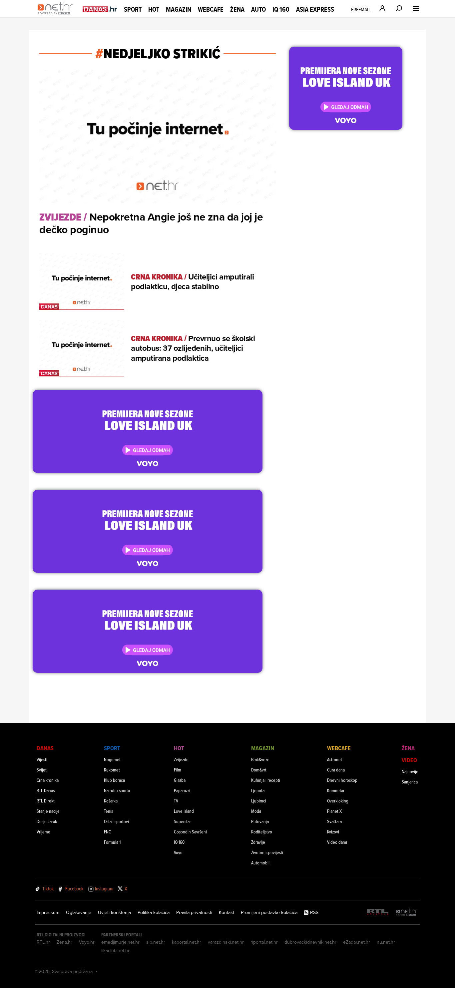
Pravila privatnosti (194, 912)
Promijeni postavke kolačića (269, 912)
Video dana (337, 842)
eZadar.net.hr (356, 942)
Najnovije (410, 771)
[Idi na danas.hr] (100, 9)
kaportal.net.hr (186, 942)
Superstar (182, 821)
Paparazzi (182, 790)
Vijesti (42, 759)
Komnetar (335, 790)
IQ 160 (280, 9)
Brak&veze (260, 759)
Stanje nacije (48, 811)
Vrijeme (43, 831)
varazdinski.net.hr (226, 942)
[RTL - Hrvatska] (377, 912)
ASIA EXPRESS (315, 9)
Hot (153, 9)
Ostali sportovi (116, 821)
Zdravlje (258, 842)
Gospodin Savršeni (190, 831)
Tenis (108, 811)
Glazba (180, 780)
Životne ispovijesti (267, 852)
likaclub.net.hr (115, 950)
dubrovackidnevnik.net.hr (310, 942)
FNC (107, 831)
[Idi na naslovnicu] (57, 15)
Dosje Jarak (47, 821)
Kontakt (226, 912)
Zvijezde (181, 759)
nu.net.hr (386, 942)
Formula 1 (112, 842)
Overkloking (337, 800)
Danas (45, 748)
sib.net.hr (155, 942)
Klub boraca (114, 780)
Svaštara (334, 821)
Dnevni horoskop (342, 780)
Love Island (184, 811)
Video (409, 760)
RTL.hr (43, 942)
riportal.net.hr (264, 942)
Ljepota (257, 790)
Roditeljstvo (261, 831)
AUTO (258, 9)
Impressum (48, 912)
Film (177, 769)
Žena (237, 9)
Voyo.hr (87, 942)
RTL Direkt (46, 800)
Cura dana (336, 769)
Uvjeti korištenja (114, 912)
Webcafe (211, 9)
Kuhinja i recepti (265, 780)
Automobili (260, 862)
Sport (133, 9)
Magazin (178, 9)
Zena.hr (64, 942)
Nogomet (112, 759)
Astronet (334, 759)
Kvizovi (333, 831)
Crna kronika (48, 780)
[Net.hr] (406, 912)
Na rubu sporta (117, 790)
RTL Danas (46, 790)
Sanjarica (410, 781)
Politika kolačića (154, 912)
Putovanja (260, 821)
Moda (256, 811)
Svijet (42, 769)
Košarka (111, 800)
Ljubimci (258, 800)
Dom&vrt (258, 769)
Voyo (178, 852)
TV (176, 800)
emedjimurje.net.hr (120, 942)
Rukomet (112, 769)
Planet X (334, 811)
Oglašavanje (78, 912)
